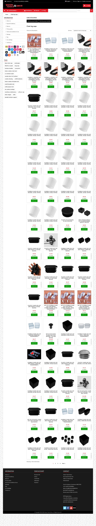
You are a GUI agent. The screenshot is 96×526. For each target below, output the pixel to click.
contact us (8, 1)
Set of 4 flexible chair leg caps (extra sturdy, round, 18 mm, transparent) (67, 307)
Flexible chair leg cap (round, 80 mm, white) (50, 106)
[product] (34, 40)
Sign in (79, 1)
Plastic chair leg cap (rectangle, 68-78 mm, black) (67, 364)
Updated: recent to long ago (83, 30)
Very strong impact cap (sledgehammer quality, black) (84, 221)
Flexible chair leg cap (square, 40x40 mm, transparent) (50, 50)
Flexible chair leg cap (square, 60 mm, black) (34, 391)
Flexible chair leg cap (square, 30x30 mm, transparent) (67, 50)
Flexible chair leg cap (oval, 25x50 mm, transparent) (84, 335)
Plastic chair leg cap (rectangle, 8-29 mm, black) (34, 307)
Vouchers (36, 482)
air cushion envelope (9, 89)
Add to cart (34, 58)
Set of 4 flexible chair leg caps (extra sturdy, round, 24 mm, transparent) (51, 307)
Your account (39, 471)
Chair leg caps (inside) (32, 21)
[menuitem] (4, 10)
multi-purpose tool (9, 86)
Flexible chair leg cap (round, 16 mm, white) (84, 192)
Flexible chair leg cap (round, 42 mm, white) (50, 135)
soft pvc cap (21, 92)
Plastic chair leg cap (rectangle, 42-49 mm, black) (34, 278)
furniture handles (9, 68)
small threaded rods (9, 84)
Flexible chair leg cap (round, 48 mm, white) (84, 106)
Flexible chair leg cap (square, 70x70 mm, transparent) (67, 421)
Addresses (36, 480)
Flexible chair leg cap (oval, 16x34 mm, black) (51, 448)
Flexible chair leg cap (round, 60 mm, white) (34, 220)
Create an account (86, 1)
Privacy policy (9, 29)
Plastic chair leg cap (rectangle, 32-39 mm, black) (34, 250)
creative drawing (9, 78)
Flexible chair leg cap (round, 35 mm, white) (84, 135)
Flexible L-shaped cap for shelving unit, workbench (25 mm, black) (67, 79)
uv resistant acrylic (9, 73)
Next (64, 463)
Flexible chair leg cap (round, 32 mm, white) (34, 163)
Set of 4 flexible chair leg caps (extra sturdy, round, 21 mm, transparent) (34, 50)
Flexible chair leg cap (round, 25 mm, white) (84, 163)
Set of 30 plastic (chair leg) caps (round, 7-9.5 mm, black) (51, 335)
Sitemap (8, 34)
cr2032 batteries (18, 78)
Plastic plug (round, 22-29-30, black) (67, 220)
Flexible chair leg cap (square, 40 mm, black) (67, 334)
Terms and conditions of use (12, 31)
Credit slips (36, 478)
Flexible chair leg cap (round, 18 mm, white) (67, 192)
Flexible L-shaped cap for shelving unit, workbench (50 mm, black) (34, 79)
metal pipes (17, 63)
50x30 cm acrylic (9, 65)
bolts (14, 94)
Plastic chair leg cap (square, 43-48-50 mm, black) (50, 278)
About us (8, 20)
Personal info (37, 474)
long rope (17, 65)
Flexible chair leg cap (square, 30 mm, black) (50, 363)
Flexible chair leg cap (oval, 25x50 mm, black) (84, 420)
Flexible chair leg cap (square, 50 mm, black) (84, 448)
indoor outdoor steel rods (11, 71)
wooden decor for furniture (11, 76)
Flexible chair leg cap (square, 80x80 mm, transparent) (34, 335)
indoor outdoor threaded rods (12, 81)
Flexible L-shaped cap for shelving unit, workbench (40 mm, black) (84, 79)
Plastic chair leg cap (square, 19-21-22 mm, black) (34, 107)
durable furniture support (11, 97)
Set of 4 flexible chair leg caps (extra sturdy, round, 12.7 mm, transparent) (84, 307)
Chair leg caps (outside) (45, 21)
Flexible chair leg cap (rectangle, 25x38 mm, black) (34, 449)
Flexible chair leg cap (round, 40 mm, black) (67, 448)
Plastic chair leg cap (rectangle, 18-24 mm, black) (67, 278)
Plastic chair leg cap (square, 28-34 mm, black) (67, 392)
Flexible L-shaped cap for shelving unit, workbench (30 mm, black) (50, 79)
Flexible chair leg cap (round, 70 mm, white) (67, 106)
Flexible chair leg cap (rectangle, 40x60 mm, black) (84, 250)
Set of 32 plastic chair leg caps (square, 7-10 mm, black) (34, 421)
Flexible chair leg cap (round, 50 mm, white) (50, 220)
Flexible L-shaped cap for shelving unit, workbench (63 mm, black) (84, 50)
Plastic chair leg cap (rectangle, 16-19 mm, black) (50, 421)
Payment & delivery (10, 23)
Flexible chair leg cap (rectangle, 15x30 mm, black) (67, 250)
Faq (7, 37)
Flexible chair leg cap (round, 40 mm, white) (67, 135)
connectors (17, 68)
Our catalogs (9, 39)
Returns (8, 26)
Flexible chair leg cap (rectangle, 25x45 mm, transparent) (34, 364)
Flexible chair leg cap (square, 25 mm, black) (50, 391)
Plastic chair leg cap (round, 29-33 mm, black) (50, 250)
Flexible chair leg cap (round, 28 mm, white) (67, 163)
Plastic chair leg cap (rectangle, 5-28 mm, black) (84, 278)
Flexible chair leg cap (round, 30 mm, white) (50, 163)
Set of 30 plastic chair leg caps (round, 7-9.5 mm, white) (84, 392)
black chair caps (9, 63)
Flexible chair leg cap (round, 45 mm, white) (34, 135)
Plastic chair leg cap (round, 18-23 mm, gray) (84, 363)
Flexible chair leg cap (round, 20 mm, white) (50, 192)
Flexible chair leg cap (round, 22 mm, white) (34, 192)
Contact (66, 471)
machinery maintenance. (10, 92)
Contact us (8, 42)
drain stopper (8, 94)
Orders (35, 476)
